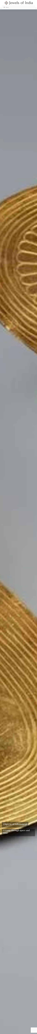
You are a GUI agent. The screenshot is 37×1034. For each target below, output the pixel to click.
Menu (7, 7)
